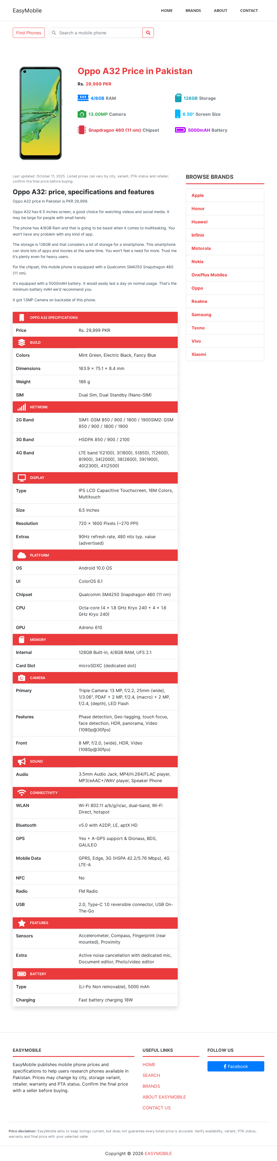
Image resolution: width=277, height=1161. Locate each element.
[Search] (148, 33)
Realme (199, 301)
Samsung (201, 314)
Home (167, 10)
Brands (193, 10)
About (220, 10)
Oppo (197, 288)
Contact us (157, 1107)
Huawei (199, 221)
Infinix (198, 235)
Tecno (198, 327)
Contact (249, 10)
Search (151, 1075)
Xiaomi (199, 354)
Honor (198, 208)
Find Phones (28, 32)
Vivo (196, 341)
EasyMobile (27, 10)
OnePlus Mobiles (209, 274)
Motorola (201, 248)
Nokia (197, 261)
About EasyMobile (164, 1097)
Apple (198, 195)
